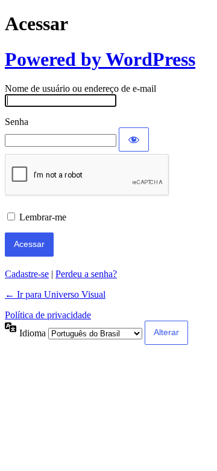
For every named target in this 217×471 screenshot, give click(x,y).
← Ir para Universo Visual (55, 294)
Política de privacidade (48, 315)
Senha (16, 122)
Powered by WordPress (100, 59)
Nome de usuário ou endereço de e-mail (80, 88)
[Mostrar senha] (134, 139)
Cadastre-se (27, 274)
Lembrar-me (42, 217)
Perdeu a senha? (86, 274)
